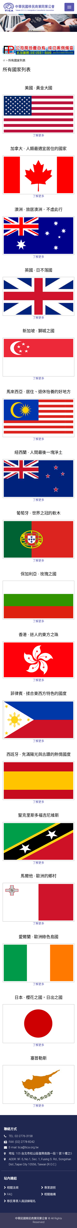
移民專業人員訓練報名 (21, 1201)
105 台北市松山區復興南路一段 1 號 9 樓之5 (44, 1153)
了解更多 (38, 135)
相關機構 (50, 1194)
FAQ (9, 1194)
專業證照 (50, 1187)
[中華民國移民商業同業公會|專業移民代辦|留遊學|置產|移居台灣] (29, 7)
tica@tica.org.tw (28, 1147)
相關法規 (12, 1187)
